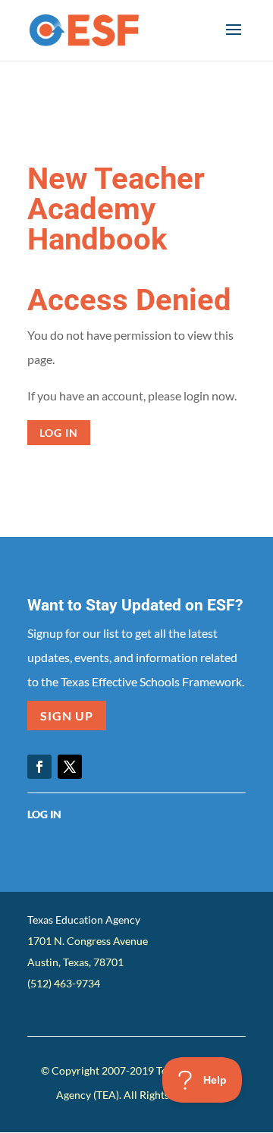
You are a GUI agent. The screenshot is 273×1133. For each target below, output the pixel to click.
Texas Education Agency (83, 919)
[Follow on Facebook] (39, 767)
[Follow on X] (70, 767)
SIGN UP (66, 715)
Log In (44, 814)
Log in (58, 432)
